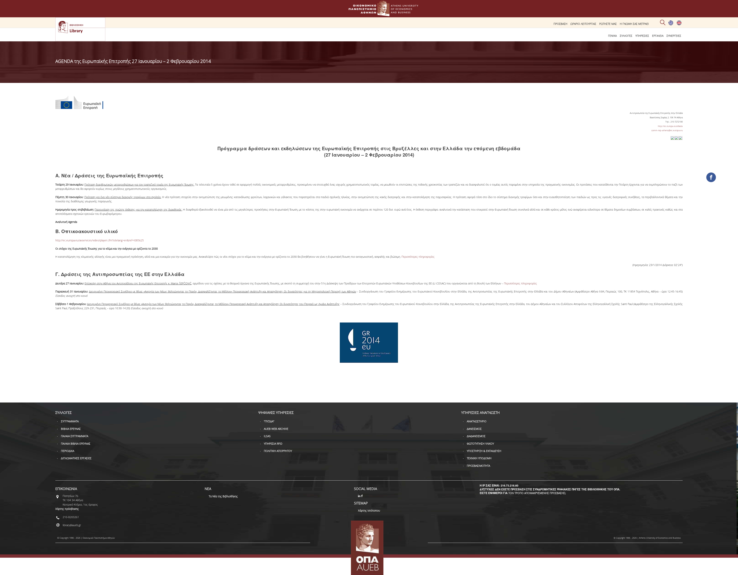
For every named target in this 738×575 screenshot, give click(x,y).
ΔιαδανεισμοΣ (476, 436)
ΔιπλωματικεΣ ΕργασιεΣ (76, 458)
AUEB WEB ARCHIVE (276, 429)
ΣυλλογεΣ (626, 36)
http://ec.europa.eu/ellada (670, 126)
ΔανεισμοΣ (474, 429)
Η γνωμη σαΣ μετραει (634, 24)
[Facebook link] (362, 496)
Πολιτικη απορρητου (278, 451)
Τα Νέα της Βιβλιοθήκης (223, 496)
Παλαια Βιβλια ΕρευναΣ (75, 443)
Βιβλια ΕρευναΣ (71, 429)
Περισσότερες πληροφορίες (418, 256)
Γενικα (612, 36)
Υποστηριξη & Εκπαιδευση (484, 451)
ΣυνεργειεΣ (674, 36)
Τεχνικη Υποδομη (479, 458)
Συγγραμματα (70, 421)
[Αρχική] (369, 14)
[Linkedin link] (359, 496)
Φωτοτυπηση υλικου (480, 443)
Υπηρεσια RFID (273, 443)
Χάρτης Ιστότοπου (369, 510)
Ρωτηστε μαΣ (608, 24)
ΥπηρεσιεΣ (642, 36)
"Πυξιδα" (269, 421)
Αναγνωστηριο (476, 421)
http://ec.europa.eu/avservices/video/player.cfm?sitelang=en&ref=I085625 (99, 240)
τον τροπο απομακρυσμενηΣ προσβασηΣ (536, 493)
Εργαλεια (657, 36)
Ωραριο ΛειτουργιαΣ (583, 24)
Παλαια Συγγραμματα (74, 436)
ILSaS (267, 436)
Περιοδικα (67, 451)
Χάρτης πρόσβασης (67, 509)
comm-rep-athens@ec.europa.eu (667, 130)
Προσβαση (560, 24)
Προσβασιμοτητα (478, 466)
